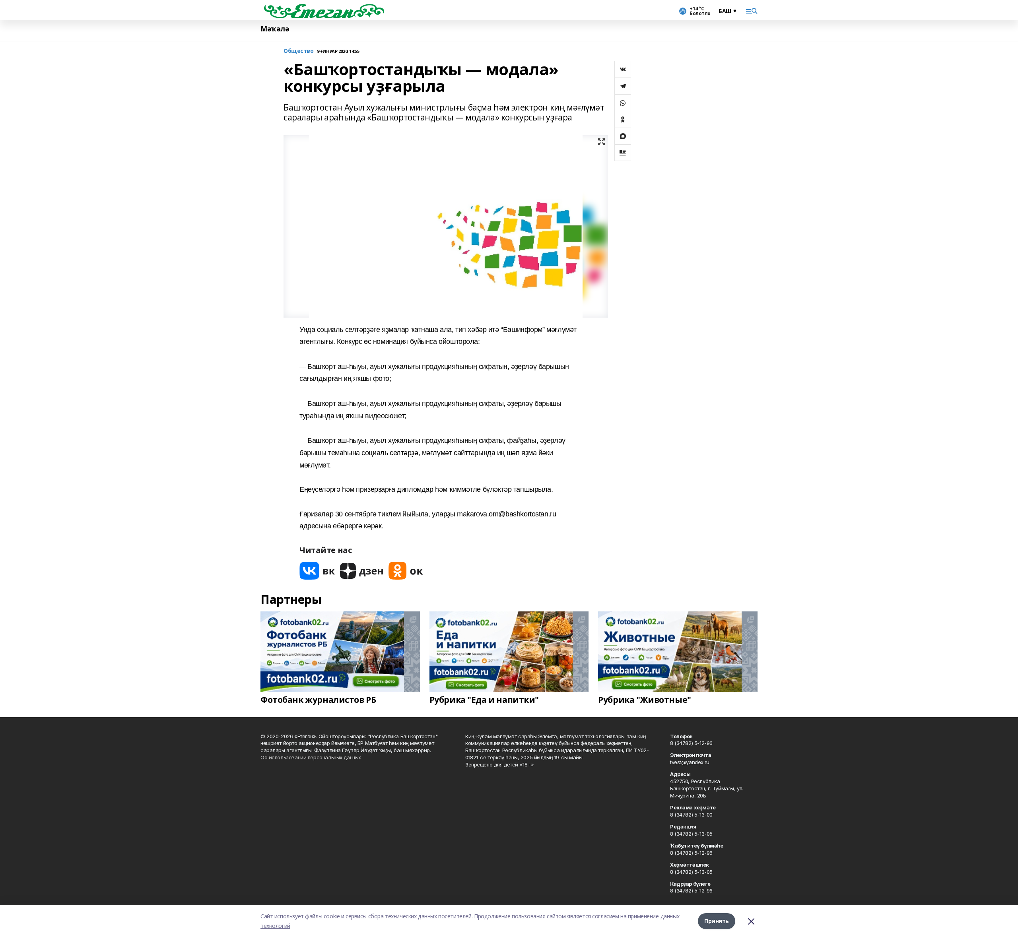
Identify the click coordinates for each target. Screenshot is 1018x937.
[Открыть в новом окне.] (317, 571)
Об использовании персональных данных (310, 757)
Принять (716, 921)
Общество (299, 51)
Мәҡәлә (274, 29)
